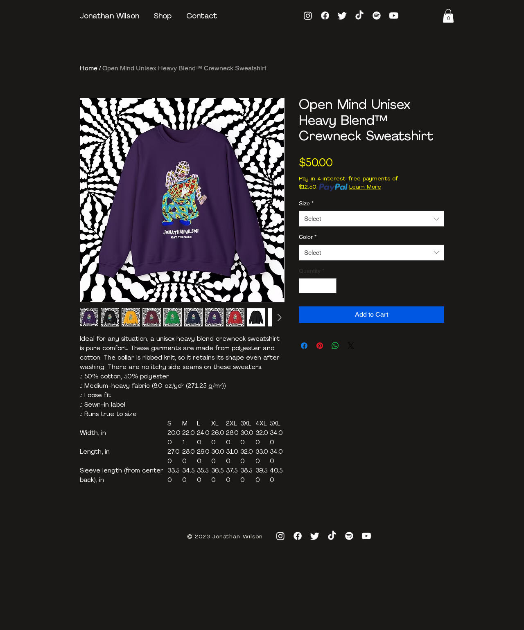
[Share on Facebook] (304, 346)
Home (88, 68)
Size (306, 203)
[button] (448, 15)
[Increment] (330, 286)
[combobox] (371, 219)
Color (307, 237)
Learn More (365, 187)
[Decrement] (305, 286)
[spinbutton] (317, 286)
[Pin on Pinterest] (320, 346)
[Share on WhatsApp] (335, 346)
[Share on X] (351, 346)
